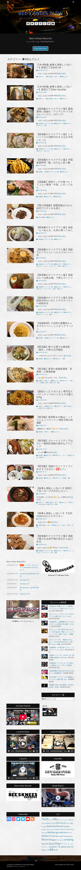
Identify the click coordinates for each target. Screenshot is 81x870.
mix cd (69, 833)
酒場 (58, 383)
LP (65, 829)
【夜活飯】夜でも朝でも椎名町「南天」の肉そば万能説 (53, 348)
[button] (50, 712)
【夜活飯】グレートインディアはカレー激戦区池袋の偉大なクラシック (54, 443)
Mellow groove (55, 832)
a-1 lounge (68, 820)
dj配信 (71, 823)
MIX (65, 832)
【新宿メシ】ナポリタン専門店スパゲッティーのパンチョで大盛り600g (54, 394)
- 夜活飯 (40, 338)
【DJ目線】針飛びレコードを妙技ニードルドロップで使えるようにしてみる (61, 608)
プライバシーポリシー (19, 866)
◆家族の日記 (57, 196)
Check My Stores (40, 48)
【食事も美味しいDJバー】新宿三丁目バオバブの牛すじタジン (54, 489)
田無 (42, 850)
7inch (45, 819)
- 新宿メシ (41, 76)
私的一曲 (46, 850)
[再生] (45, 714)
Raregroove (68, 836)
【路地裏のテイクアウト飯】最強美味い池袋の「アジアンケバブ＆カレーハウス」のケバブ (54, 111)
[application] (49, 712)
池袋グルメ (65, 266)
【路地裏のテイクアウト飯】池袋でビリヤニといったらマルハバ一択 (54, 252)
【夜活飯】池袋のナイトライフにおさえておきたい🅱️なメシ (54, 467)
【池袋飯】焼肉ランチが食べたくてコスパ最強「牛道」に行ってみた (54, 184)
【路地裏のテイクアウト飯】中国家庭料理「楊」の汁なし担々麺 (54, 161)
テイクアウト (53, 266)
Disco (58, 822)
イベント (65, 843)
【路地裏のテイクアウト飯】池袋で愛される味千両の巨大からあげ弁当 (54, 538)
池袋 (45, 125)
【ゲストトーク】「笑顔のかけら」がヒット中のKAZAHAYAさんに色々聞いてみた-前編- (61, 642)
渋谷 (72, 847)
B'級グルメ (39, 125)
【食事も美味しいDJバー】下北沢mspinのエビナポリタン (54, 515)
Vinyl (58, 843)
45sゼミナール (61, 819)
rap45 (61, 836)
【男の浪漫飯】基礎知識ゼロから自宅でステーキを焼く (54, 207)
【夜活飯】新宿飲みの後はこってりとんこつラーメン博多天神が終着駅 (54, 419)
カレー (46, 266)
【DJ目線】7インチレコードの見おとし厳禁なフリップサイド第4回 (61, 664)
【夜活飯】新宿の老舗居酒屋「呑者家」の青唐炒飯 (54, 370)
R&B (57, 836)
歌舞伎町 (64, 847)
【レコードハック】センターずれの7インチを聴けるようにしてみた (61, 615)
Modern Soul (48, 835)
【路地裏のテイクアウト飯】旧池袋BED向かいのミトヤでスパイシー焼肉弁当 (54, 300)
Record (45, 839)
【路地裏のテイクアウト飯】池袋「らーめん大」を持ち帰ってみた (54, 229)
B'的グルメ (68, 123)
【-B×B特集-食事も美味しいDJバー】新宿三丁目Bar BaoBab (53, 88)
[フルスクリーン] (56, 714)
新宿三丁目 (52, 383)
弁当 (52, 552)
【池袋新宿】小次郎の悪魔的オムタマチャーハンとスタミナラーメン (54, 325)
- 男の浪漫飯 (41, 217)
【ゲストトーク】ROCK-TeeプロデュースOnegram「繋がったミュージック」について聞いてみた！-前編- (62, 631)
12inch (51, 819)
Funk (60, 826)
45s (55, 819)
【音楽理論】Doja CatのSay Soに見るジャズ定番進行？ (61, 672)
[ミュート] (55, 714)
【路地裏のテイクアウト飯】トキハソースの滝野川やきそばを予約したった (54, 137)
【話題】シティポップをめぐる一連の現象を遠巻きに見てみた (61, 656)
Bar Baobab (42, 504)
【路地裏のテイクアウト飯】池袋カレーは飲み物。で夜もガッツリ (54, 276)
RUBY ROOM (60, 840)
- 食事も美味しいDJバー (52, 76)
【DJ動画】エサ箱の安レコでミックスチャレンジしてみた (61, 648)
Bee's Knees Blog (40, 13)
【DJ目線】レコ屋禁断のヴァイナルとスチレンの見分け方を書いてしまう (61, 624)
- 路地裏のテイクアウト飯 (45, 123)
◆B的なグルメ (64, 76)
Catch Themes (70, 864)
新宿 (46, 383)
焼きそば (46, 151)
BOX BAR (53, 823)
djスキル (66, 823)
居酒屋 (42, 383)
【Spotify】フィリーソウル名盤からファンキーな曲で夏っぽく (61, 678)
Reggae (53, 840)
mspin (63, 525)
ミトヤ (46, 314)
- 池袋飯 (40, 172)
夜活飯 (69, 455)
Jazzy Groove (50, 829)
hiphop (66, 826)
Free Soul (52, 826)
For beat (43, 826)
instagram (44, 829)
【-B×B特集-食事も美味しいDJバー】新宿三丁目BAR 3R (53, 66)
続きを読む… (62, 73)
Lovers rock (58, 829)
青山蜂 (56, 850)
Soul (51, 843)
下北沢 (68, 525)
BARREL (48, 823)
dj (62, 823)
